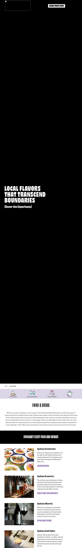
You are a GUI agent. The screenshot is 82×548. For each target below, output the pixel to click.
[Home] (17, 5)
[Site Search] (69, 6)
